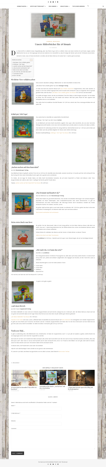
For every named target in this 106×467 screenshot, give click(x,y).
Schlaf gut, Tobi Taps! (19, 64)
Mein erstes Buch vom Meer (20, 70)
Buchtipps (56, 41)
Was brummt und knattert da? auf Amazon (47, 212)
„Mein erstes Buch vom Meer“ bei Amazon (47, 235)
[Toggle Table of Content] (30, 60)
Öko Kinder (52, 6)
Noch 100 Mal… (17, 75)
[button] (87, 6)
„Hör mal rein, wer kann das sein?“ (22, 71)
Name (13, 405)
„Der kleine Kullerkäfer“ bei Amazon (20, 316)
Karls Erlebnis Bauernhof (67, 88)
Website (13, 421)
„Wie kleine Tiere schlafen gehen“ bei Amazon (64, 92)
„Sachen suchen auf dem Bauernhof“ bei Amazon (28, 183)
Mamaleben (16, 362)
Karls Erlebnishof (66, 319)
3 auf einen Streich (18, 73)
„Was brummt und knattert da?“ (21, 68)
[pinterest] (50, 2)
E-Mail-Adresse (15, 413)
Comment (13, 428)
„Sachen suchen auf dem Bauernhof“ (22, 66)
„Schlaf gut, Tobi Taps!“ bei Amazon (59, 133)
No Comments (53, 47)
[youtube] (53, 2)
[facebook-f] (55, 2)
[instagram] (48, 2)
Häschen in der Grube (17, 319)
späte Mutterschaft (37, 6)
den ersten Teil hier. (64, 351)
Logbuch (49, 41)
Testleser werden (78, 6)
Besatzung (64, 6)
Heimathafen (21, 6)
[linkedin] (57, 2)
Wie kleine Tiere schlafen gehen (21, 62)
